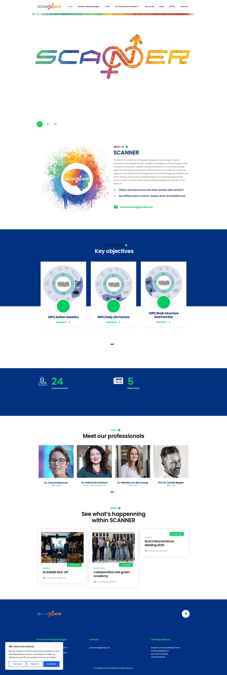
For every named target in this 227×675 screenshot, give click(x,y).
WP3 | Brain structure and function (163, 315)
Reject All (34, 664)
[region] (34, 656)
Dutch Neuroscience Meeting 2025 (159, 543)
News (161, 6)
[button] (112, 344)
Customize (17, 664)
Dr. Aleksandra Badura (94, 482)
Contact (184, 6)
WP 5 (65, 653)
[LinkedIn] (56, 461)
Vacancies (149, 6)
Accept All (51, 664)
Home (70, 6)
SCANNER (113, 668)
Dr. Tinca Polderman (56, 482)
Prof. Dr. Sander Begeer (171, 482)
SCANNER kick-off (55, 572)
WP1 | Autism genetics (63, 317)
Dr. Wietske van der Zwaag (132, 482)
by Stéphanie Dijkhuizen (55, 578)
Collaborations (99, 568)
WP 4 (65, 648)
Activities (46, 568)
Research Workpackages (89, 6)
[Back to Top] (221, 671)
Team (107, 6)
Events (172, 6)
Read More (61, 322)
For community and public (126, 6)
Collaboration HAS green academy (112, 574)
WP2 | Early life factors (113, 317)
